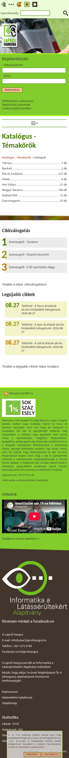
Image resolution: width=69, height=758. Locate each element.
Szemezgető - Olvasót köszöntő (29, 254)
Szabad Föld (9, 195)
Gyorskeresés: (10, 13)
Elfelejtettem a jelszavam (17, 101)
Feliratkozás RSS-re (20, 393)
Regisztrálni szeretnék (16, 104)
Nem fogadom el (51, 754)
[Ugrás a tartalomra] (3, 4)
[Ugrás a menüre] (11, 4)
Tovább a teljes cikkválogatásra (24, 284)
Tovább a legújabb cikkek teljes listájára (30, 366)
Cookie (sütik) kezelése (16, 108)
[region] (34, 168)
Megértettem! (32, 754)
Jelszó (7, 76)
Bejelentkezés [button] (12, 90)
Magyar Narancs (12, 190)
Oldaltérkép (9, 703)
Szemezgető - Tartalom (23, 242)
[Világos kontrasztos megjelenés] (27, 4)
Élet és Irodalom (12, 174)
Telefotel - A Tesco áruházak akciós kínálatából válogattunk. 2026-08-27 (41, 309)
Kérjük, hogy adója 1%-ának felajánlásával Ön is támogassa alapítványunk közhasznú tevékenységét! (32, 676)
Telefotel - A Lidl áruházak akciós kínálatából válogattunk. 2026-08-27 (42, 346)
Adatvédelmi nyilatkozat (17, 697)
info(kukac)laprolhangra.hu (28, 640)
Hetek (6, 179)
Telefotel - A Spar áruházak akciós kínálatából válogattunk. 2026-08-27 (42, 328)
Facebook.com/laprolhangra (20, 652)
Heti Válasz (9, 184)
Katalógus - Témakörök (19, 141)
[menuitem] (34, 123)
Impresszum (10, 692)
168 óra (7, 163)
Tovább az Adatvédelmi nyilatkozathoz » (26, 747)
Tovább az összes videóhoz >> (21, 538)
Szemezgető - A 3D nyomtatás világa (32, 267)
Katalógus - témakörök (17, 157)
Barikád (7, 168)
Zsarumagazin (11, 201)
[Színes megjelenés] (19, 4)
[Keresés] (65, 13)
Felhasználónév (13, 65)
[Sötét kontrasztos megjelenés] (35, 4)
